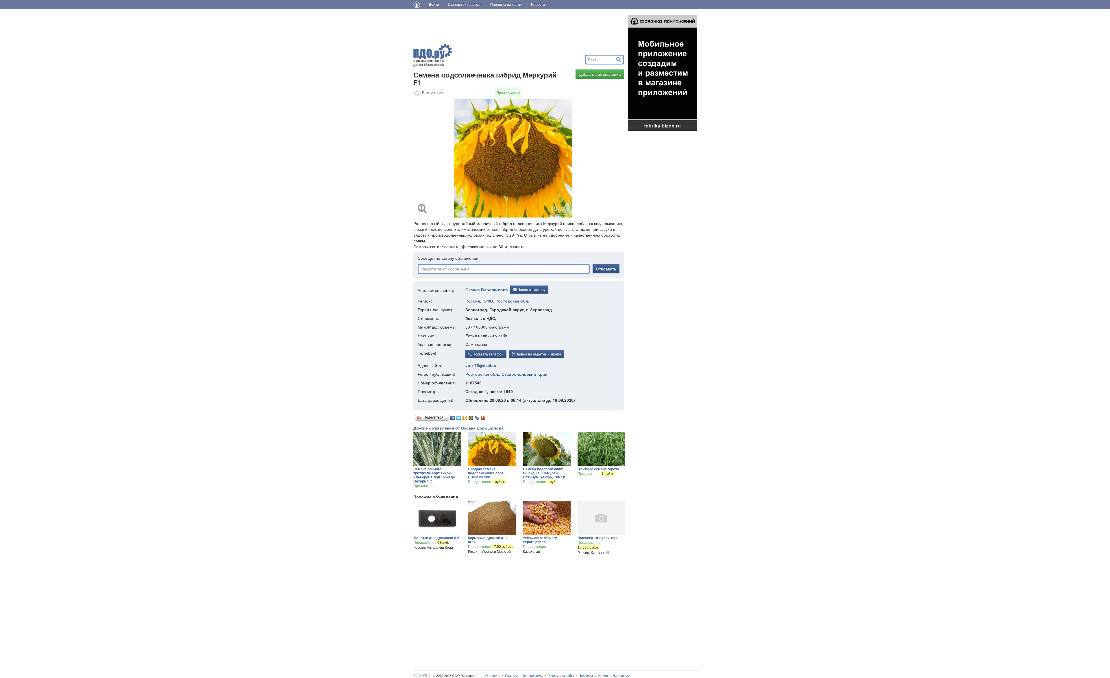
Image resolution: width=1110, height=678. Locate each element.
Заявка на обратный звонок (538, 353)
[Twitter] (459, 416)
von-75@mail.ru (480, 365)
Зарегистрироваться (465, 5)
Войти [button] (434, 5)
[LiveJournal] (477, 416)
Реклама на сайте (561, 675)
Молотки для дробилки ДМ (436, 538)
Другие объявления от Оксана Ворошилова (458, 428)
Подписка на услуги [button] (506, 5)
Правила (511, 675)
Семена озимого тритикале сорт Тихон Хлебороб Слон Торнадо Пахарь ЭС (434, 475)
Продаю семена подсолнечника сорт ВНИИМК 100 (485, 473)
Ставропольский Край (524, 374)
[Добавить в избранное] (417, 94)
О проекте (492, 675)
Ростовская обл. (512, 301)
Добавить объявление (600, 74)
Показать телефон (488, 353)
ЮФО (487, 301)
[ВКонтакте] (453, 416)
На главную (621, 675)
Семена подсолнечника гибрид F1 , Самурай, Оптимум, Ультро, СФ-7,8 (544, 473)
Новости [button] (538, 5)
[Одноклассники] (465, 416)
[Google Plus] (483, 416)
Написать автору (531, 289)
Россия (472, 301)
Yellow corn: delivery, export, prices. (540, 540)
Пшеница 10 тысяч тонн (598, 538)
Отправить (606, 269)
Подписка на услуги (593, 675)
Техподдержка (532, 675)
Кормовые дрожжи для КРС (488, 540)
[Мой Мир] (471, 416)
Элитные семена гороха (598, 469)
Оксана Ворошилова (486, 289)
